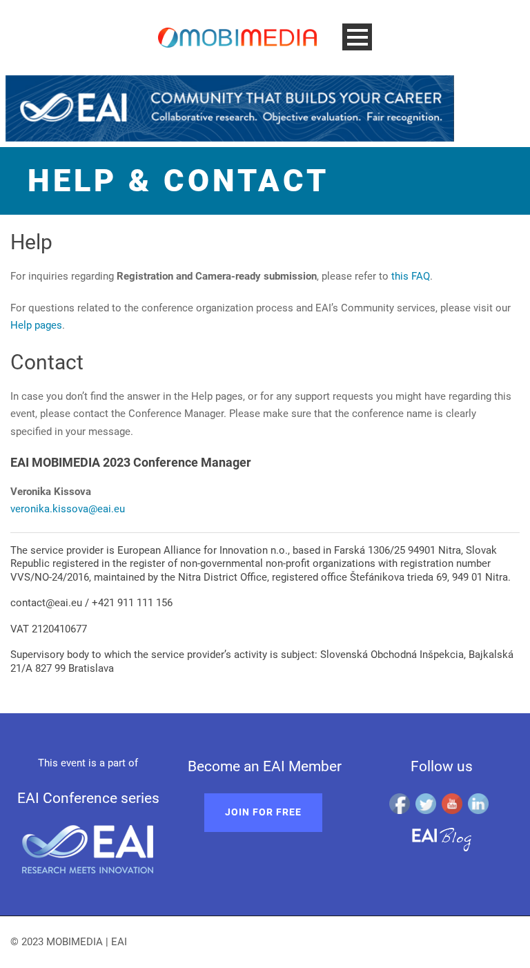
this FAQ (410, 276)
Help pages (36, 325)
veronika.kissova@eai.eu (67, 509)
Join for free (263, 811)
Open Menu (357, 36)
